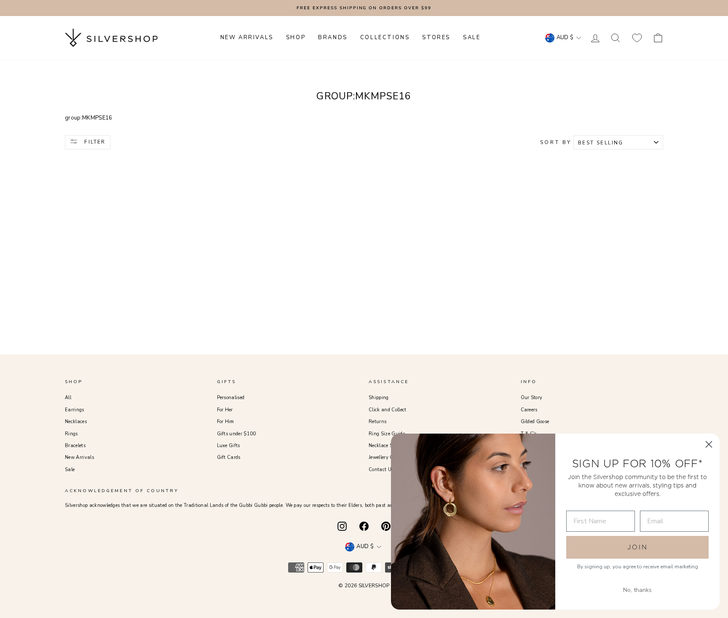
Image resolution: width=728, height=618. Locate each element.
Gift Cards (229, 457)
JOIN (637, 547)
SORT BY (556, 142)
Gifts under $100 (236, 434)
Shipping (379, 397)
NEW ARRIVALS (246, 37)
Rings (71, 434)
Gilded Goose (535, 421)
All (68, 397)
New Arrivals (79, 457)
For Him (225, 421)
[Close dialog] (708, 444)
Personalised (231, 397)
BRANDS (333, 37)
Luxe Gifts (228, 445)
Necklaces (76, 421)
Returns (377, 421)
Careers (529, 410)
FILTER (94, 142)
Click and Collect (388, 410)
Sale (70, 469)
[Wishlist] (637, 37)
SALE (471, 37)
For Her (225, 410)
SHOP (295, 37)
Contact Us (381, 469)
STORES (436, 37)
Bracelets (75, 445)
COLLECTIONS (385, 37)
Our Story (532, 397)
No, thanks (637, 590)
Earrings (74, 410)
